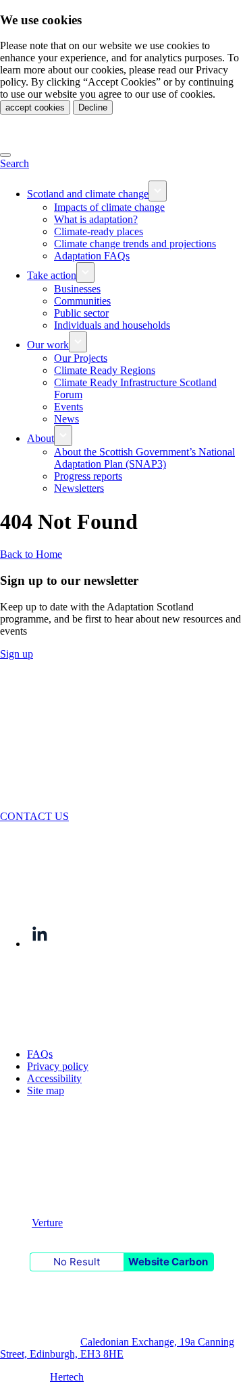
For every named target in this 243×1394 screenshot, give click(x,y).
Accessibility (54, 1078)
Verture (47, 1222)
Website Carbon (168, 1261)
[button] (14, 163)
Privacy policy (57, 1066)
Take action (51, 275)
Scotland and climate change (87, 193)
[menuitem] (135, 191)
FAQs (40, 1054)
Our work (48, 344)
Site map (45, 1090)
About (40, 438)
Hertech (67, 1377)
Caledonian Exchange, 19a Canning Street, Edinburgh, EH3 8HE (117, 1348)
